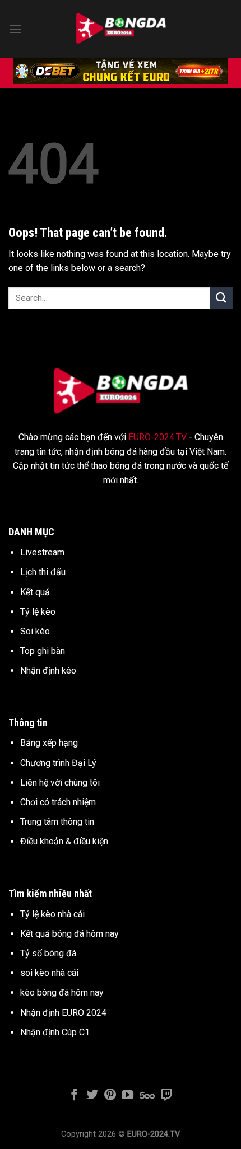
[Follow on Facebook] (74, 1095)
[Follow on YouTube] (127, 1095)
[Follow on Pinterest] (110, 1095)
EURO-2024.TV (157, 437)
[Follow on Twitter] (92, 1095)
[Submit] (221, 298)
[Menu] (15, 29)
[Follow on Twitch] (166, 1095)
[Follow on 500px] (147, 1095)
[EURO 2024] (120, 29)
